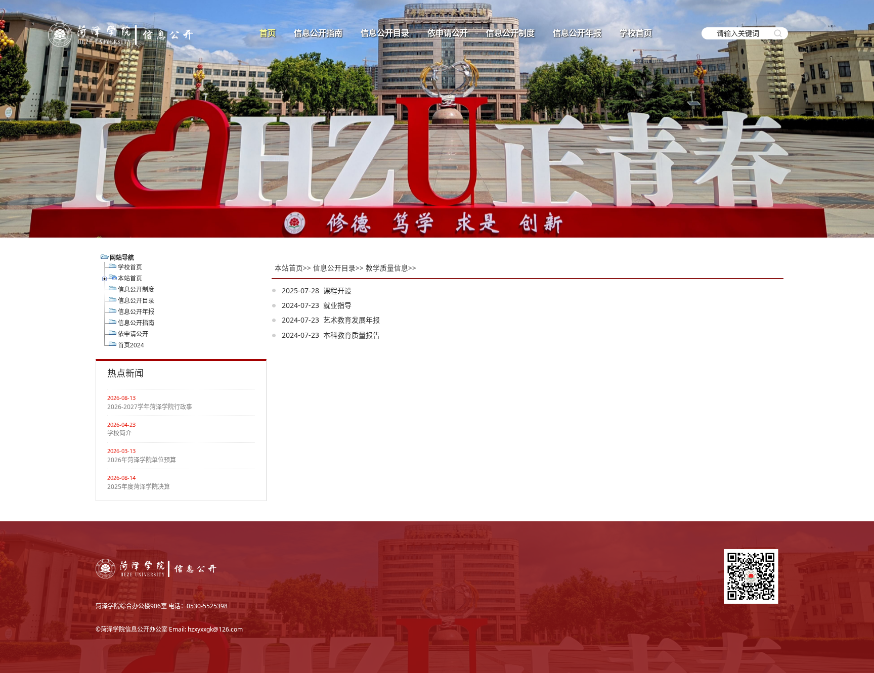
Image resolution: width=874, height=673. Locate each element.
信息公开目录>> (338, 268)
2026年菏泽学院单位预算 (141, 460)
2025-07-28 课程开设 (317, 290)
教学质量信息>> (391, 268)
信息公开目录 (385, 33)
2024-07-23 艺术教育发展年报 (331, 320)
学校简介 (119, 433)
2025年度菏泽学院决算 (138, 486)
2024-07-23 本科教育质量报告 (331, 335)
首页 (267, 33)
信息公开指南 (318, 33)
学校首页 (636, 33)
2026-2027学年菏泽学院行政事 (149, 406)
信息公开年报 (577, 33)
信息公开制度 (510, 33)
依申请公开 (447, 33)
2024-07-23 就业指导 (317, 305)
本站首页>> (293, 268)
